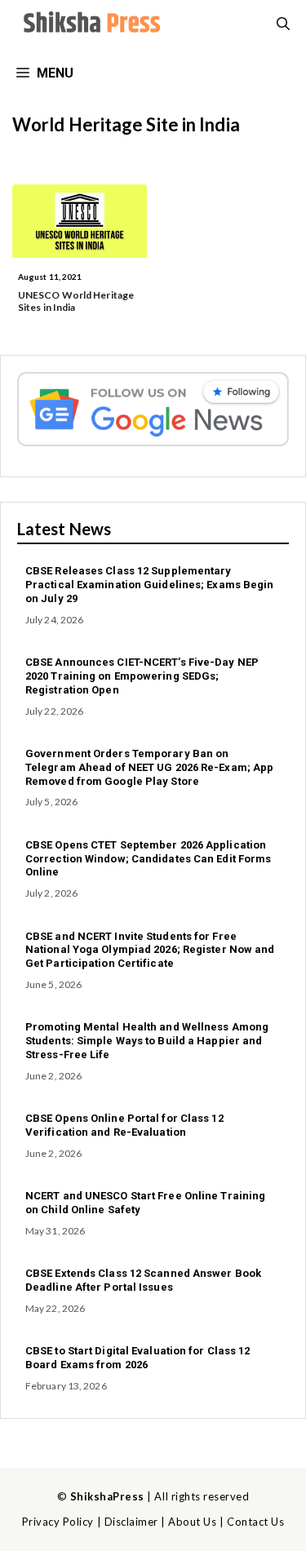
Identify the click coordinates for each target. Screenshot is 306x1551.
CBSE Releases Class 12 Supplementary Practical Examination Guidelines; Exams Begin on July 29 (149, 585)
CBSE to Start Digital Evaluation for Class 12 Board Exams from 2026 (138, 1358)
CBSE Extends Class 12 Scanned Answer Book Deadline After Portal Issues (143, 1280)
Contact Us (255, 1521)
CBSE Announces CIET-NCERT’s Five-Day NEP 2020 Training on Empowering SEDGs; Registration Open (142, 676)
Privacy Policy (58, 1521)
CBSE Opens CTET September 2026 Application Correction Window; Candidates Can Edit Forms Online (148, 859)
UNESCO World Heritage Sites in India (76, 300)
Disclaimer (131, 1521)
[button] (283, 24)
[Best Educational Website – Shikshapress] (89, 24)
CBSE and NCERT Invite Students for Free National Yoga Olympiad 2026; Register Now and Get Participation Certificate (150, 950)
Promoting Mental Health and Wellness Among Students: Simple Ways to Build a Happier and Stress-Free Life (146, 1041)
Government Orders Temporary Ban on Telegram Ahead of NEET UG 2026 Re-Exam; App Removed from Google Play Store (149, 767)
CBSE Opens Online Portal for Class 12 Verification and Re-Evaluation (124, 1125)
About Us (192, 1521)
